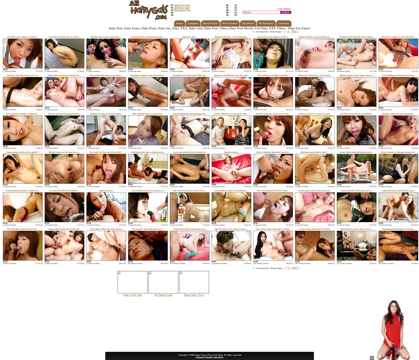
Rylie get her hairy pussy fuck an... (23, 75)
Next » (295, 32)
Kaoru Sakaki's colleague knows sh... (398, 152)
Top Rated (248, 23)
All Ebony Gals (182, 8)
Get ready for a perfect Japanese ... (22, 114)
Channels (283, 23)
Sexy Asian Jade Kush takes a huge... (273, 229)
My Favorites (266, 23)
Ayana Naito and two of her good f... (22, 152)
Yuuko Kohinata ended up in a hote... (398, 75)
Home (179, 23)
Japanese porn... (189, 37)
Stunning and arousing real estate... (398, 229)
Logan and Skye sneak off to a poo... (398, 191)
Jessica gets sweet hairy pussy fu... (314, 191)
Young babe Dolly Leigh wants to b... (189, 229)
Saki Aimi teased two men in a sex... (189, 191)
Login (280, 9)
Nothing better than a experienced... (147, 152)
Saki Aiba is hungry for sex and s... (64, 37)
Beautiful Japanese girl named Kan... (148, 75)
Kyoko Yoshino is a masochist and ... (231, 114)
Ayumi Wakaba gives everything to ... (231, 191)
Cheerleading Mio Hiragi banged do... (190, 114)
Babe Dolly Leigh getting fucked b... (356, 152)
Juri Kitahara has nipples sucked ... (273, 37)
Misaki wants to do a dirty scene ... (357, 229)
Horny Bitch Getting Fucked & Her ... (64, 75)
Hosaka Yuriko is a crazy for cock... (315, 114)
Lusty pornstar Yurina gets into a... (357, 191)
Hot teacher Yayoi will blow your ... (148, 229)
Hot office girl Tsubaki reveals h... (22, 37)
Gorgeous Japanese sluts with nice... (398, 37)
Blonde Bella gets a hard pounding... (231, 37)
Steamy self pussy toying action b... (64, 114)
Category (193, 23)
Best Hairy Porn (182, 10)
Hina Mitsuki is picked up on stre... (22, 229)
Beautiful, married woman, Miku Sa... (190, 75)
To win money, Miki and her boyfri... (315, 229)
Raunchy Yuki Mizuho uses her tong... (231, 75)
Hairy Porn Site (182, 5)
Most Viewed (230, 23)
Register (287, 9)
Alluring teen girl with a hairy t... (314, 152)
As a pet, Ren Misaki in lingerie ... (64, 191)
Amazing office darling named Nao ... (148, 37)
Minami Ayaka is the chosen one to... (356, 75)
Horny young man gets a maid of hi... (23, 191)
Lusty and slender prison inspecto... (189, 152)
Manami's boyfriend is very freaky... (314, 75)
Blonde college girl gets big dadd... (398, 114)
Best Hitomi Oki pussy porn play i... (106, 75)
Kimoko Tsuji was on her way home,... (273, 114)
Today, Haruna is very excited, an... (315, 37)
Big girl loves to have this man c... (106, 37)
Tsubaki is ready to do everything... (106, 114)
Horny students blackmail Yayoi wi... (273, 152)
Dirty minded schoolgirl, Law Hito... (273, 75)
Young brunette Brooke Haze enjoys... (356, 37)
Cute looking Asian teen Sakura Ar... (148, 191)
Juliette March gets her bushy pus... (64, 229)
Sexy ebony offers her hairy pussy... (106, 229)
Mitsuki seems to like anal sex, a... (64, 152)
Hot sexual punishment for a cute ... (273, 191)
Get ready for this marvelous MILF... (106, 152)
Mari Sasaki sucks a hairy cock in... (231, 229)
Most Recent (210, 23)
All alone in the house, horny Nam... (356, 114)
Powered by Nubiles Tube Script (209, 357)
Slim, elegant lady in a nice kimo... (148, 114)
